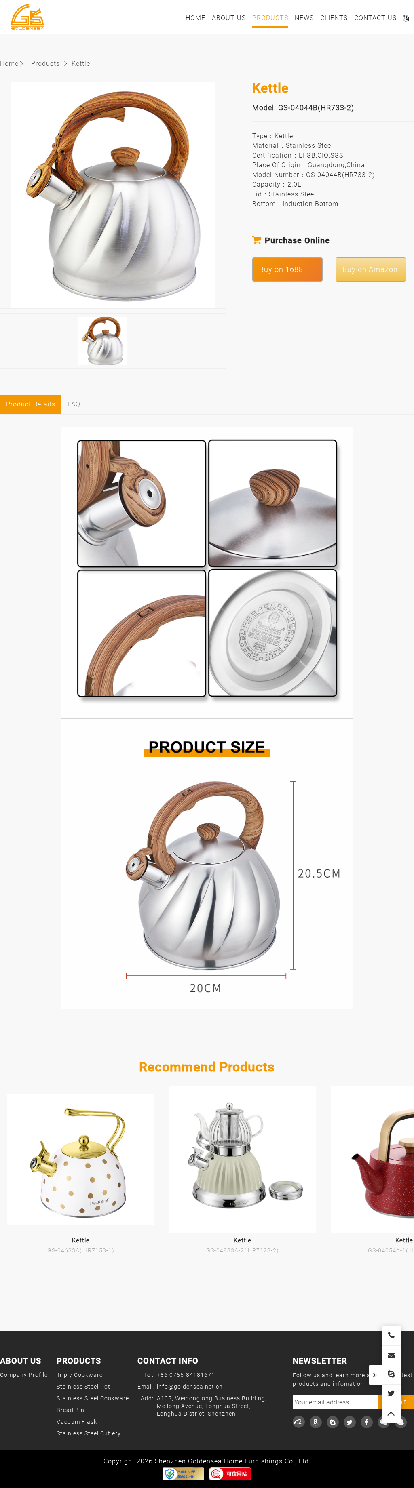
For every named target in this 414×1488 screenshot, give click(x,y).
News (304, 18)
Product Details (30, 404)
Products (270, 18)
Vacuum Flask (77, 1422)
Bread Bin (70, 1410)
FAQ (74, 404)
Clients (334, 18)
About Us (229, 18)
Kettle (81, 63)
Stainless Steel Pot (83, 1386)
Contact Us (375, 18)
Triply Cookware (80, 1375)
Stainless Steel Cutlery (89, 1433)
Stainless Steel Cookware (93, 1398)
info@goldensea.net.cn (190, 1386)
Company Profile (24, 1375)
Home (195, 18)
